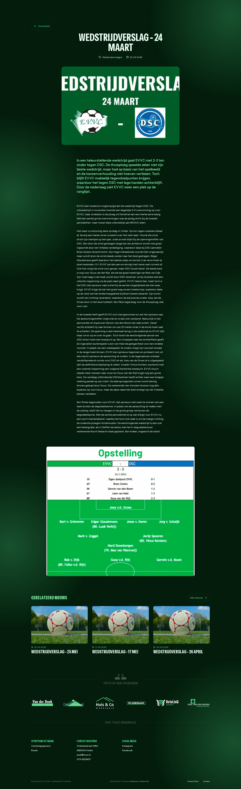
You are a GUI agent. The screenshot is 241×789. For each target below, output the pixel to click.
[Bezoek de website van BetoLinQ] (167, 703)
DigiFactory (134, 781)
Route (34, 750)
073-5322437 (84, 759)
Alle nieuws (196, 597)
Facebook (127, 750)
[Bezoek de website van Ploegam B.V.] (136, 703)
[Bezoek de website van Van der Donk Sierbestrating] (42, 703)
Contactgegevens (40, 745)
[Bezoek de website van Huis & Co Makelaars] (105, 703)
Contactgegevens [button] (87, 741)
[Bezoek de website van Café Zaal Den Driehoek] (73, 703)
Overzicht (44, 26)
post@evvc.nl (84, 755)
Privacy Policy (193, 781)
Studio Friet (144, 781)
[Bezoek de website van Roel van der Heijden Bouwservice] (198, 703)
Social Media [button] (129, 741)
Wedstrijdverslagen (112, 57)
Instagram (127, 746)
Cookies (206, 781)
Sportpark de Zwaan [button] (42, 741)
